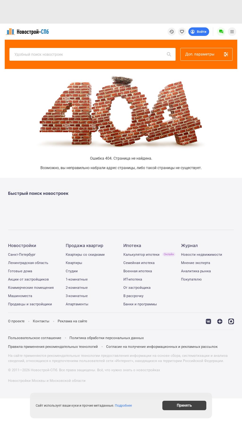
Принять (184, 405)
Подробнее (123, 405)
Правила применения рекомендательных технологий (53, 347)
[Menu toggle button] (232, 31)
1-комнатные (77, 279)
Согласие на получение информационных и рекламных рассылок (162, 347)
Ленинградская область (28, 263)
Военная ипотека (137, 271)
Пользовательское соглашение (34, 338)
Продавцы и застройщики (30, 304)
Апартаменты (77, 304)
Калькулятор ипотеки (148, 254)
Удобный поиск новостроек (38, 54)
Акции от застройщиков (28, 279)
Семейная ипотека (139, 263)
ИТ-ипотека (132, 279)
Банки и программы (140, 304)
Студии (72, 271)
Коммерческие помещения (31, 288)
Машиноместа (20, 296)
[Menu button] (221, 31)
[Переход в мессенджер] (231, 321)
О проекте (16, 321)
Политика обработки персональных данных (106, 338)
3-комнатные (77, 296)
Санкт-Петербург (21, 254)
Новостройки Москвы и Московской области (47, 381)
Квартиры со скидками (85, 254)
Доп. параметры (199, 54)
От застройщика (137, 288)
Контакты (41, 321)
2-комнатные (77, 288)
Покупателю (191, 279)
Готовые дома (20, 271)
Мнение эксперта (195, 263)
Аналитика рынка (196, 271)
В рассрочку (133, 296)
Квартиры (74, 263)
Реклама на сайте (72, 321)
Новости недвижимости (201, 254)
